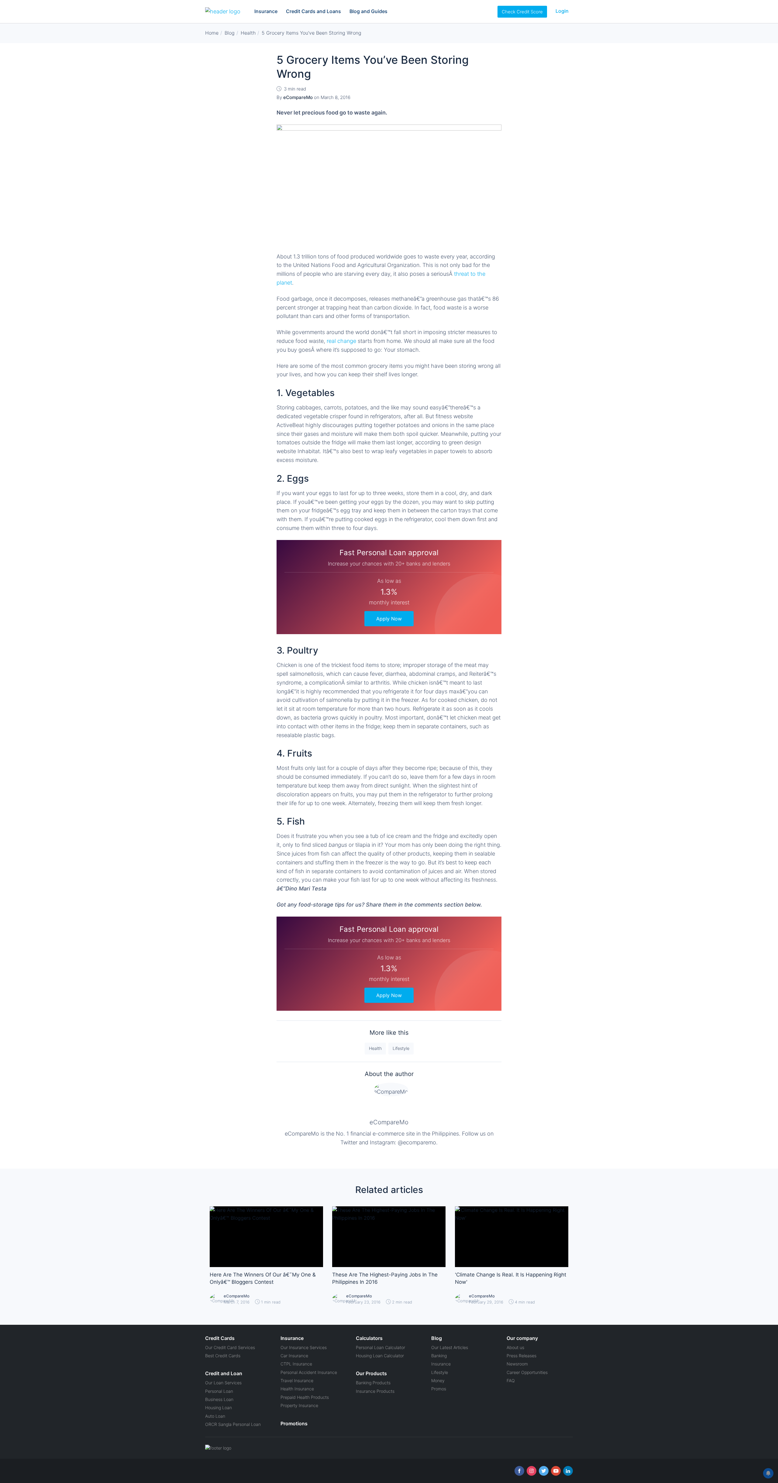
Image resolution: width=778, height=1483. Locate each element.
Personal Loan (219, 1391)
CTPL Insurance (296, 1363)
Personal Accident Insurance (309, 1372)
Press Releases (521, 1355)
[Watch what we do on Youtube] (556, 1471)
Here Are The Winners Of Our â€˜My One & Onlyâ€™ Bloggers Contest (263, 1278)
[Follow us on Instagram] (531, 1471)
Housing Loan (218, 1407)
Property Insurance (299, 1405)
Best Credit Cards (222, 1355)
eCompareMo (389, 1122)
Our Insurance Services (304, 1347)
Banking (439, 1355)
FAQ (511, 1380)
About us (515, 1347)
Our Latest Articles (449, 1347)
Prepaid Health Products (305, 1397)
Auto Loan (215, 1416)
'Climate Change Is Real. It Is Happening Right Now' (510, 1278)
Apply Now (389, 619)
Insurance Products (375, 1391)
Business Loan (219, 1399)
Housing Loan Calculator (380, 1355)
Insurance (265, 11)
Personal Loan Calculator (380, 1347)
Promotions (294, 1423)
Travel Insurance (297, 1380)
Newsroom (517, 1363)
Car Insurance (294, 1355)
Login (562, 11)
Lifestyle (401, 1048)
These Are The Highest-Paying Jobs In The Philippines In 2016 (385, 1278)
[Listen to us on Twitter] (544, 1471)
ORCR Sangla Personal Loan (233, 1424)
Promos (438, 1388)
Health (375, 1048)
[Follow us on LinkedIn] (568, 1471)
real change (341, 341)
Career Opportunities (527, 1372)
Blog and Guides (368, 11)
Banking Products (373, 1382)
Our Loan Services (223, 1382)
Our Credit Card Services (230, 1347)
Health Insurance (297, 1388)
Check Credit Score (522, 12)
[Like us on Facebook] (519, 1471)
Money (438, 1380)
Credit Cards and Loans (313, 11)
